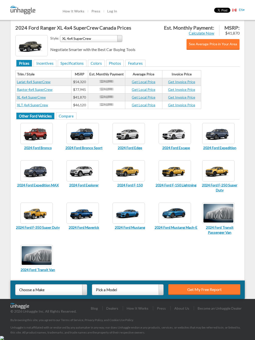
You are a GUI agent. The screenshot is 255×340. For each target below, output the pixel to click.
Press (95, 11)
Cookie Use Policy (121, 320)
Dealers (112, 308)
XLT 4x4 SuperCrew (32, 105)
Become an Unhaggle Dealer (220, 308)
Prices (24, 63)
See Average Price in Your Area (213, 44)
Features (135, 63)
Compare (66, 116)
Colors (96, 63)
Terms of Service (72, 320)
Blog (94, 308)
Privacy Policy (94, 320)
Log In (112, 11)
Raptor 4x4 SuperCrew (35, 89)
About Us (181, 308)
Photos (115, 63)
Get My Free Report (204, 289)
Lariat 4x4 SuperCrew (34, 82)
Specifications (72, 63)
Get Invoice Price (181, 82)
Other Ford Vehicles (35, 116)
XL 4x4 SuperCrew (31, 97)
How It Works (73, 11)
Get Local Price (143, 82)
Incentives (45, 63)
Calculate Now (201, 33)
